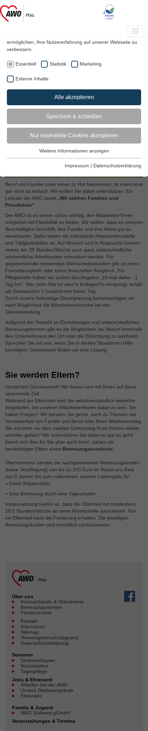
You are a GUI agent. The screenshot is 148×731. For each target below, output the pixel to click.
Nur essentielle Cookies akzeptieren (74, 135)
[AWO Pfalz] (17, 12)
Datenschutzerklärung (117, 165)
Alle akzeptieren (74, 97)
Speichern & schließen (74, 116)
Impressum (77, 165)
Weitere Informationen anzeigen (74, 151)
